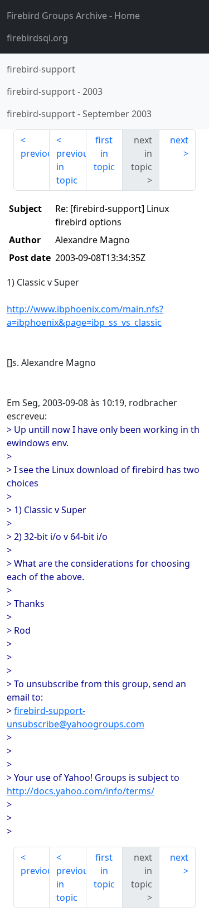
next (179, 140)
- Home (73, 15)
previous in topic (71, 166)
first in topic (104, 153)
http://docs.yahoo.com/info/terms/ (80, 791)
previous (35, 153)
